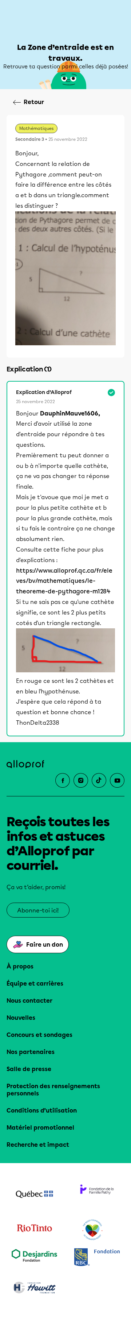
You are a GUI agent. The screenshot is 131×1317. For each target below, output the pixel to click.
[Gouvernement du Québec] (34, 1195)
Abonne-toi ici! (38, 910)
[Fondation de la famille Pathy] (96, 1195)
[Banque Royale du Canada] (96, 1258)
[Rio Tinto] (34, 1230)
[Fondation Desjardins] (34, 1258)
